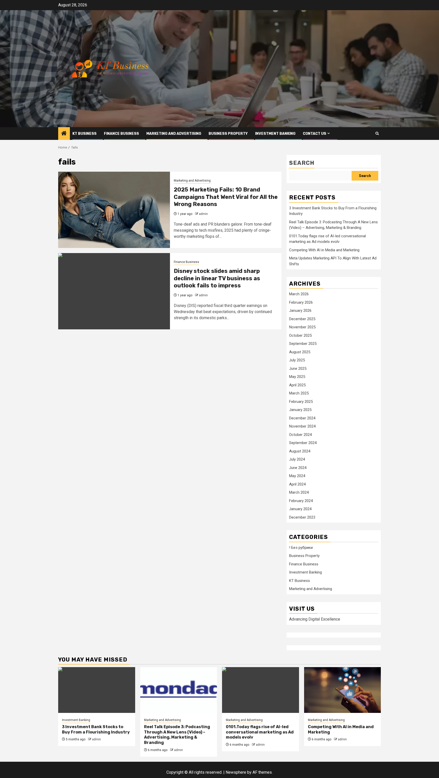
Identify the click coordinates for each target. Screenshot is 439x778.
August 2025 (299, 352)
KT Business (84, 133)
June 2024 (297, 467)
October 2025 (300, 335)
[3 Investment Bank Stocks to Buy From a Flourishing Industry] (96, 690)
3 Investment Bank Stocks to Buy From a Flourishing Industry (96, 729)
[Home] (64, 133)
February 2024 (301, 500)
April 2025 (297, 385)
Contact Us (314, 133)
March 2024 (299, 492)
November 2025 (302, 327)
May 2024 (297, 476)
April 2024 (297, 484)
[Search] (377, 133)
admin (203, 214)
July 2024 (297, 459)
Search (302, 162)
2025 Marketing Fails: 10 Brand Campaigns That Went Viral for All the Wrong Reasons (226, 197)
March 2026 (299, 294)
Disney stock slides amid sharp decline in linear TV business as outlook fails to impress (217, 278)
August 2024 (299, 451)
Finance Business (121, 133)
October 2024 (300, 434)
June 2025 (297, 368)
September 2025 (303, 343)
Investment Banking (275, 133)
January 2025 (300, 409)
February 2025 (301, 401)
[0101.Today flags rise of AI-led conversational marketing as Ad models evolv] (260, 690)
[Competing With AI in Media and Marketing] (342, 690)
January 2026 (300, 310)
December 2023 (302, 517)
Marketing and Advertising (173, 133)
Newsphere (236, 772)
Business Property (228, 133)
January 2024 (300, 509)
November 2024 (302, 426)
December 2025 (302, 319)
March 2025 (299, 393)
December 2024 (302, 418)
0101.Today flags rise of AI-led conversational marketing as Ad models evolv (260, 732)
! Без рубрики (301, 547)
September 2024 (303, 443)
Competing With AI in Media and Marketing (324, 250)
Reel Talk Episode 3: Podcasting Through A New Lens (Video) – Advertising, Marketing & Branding (177, 734)
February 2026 (301, 302)
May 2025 (297, 376)
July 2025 (297, 360)
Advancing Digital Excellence (314, 619)
